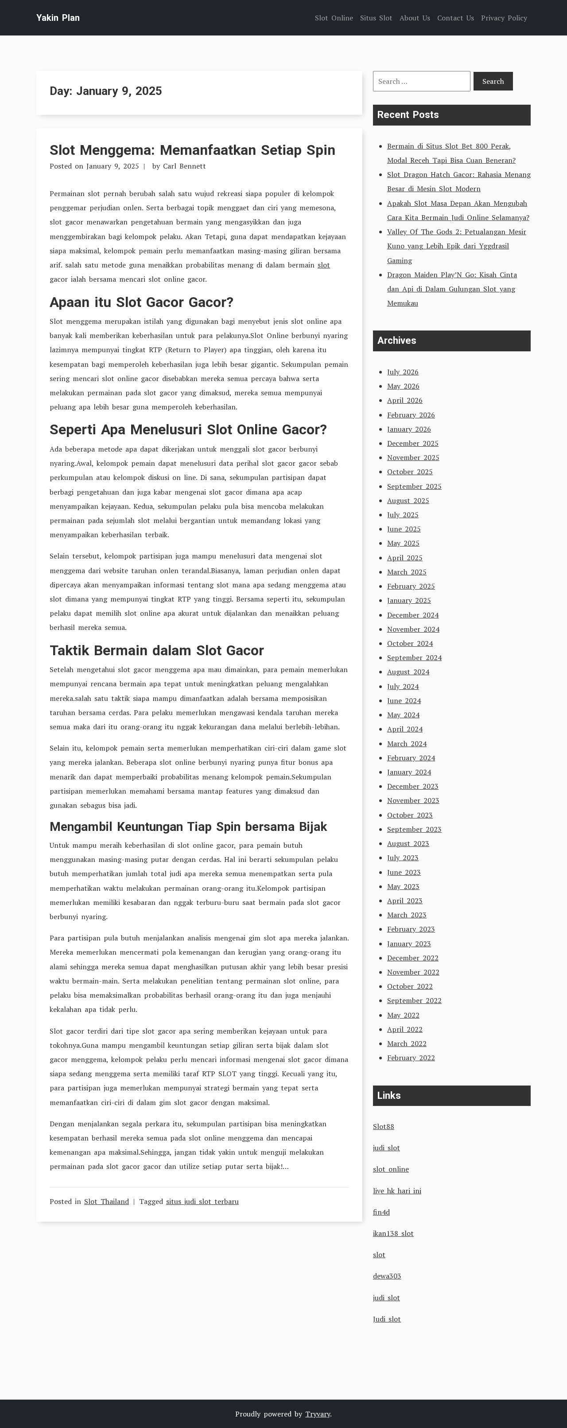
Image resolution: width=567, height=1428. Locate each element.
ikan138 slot (393, 1233)
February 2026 (411, 415)
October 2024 (410, 643)
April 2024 (405, 729)
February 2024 (411, 758)
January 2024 (409, 772)
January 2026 (409, 429)
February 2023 (411, 929)
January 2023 (409, 943)
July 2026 (403, 372)
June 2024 (404, 700)
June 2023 (404, 872)
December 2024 (413, 615)
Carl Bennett (184, 166)
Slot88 (383, 1126)
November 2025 (413, 457)
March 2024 (407, 743)
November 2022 (413, 972)
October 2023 (410, 815)
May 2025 (403, 543)
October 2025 (410, 471)
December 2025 (413, 443)
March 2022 (407, 1043)
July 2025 (403, 514)
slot (324, 265)
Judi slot (387, 1319)
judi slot (386, 1148)
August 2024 (408, 672)
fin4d (381, 1212)
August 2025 (408, 500)
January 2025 (409, 600)
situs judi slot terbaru (202, 1201)
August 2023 (408, 843)
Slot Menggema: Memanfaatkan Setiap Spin (192, 150)
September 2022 (414, 1000)
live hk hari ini (397, 1191)
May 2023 (403, 886)
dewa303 (387, 1276)
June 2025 (404, 529)
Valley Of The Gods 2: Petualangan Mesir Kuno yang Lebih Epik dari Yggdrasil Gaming (456, 246)
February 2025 (411, 586)
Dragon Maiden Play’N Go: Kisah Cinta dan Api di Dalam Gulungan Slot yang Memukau (452, 289)
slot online (391, 1169)
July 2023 (403, 857)
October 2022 (410, 986)
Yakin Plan (58, 17)
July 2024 (403, 686)
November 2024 (413, 629)
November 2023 (413, 800)
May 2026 (403, 386)
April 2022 (405, 1029)
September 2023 (414, 829)
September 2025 (414, 486)
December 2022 (413, 958)
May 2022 (403, 1015)
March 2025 (407, 572)
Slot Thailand (106, 1201)
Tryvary (317, 1414)
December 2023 (413, 786)
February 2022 (411, 1057)
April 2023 (405, 900)
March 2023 (407, 915)
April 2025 (405, 558)
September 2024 (414, 657)
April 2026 (405, 400)
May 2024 (403, 715)
